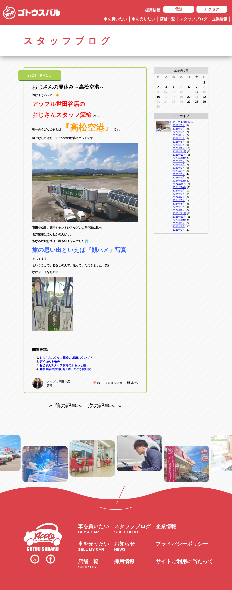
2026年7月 (179, 128)
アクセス (212, 9)
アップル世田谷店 (58, 381)
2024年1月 (179, 210)
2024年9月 (179, 190)
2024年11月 (179, 184)
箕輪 (50, 385)
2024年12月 (179, 180)
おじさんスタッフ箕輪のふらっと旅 (63, 365)
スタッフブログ (194, 19)
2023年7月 (179, 229)
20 (188, 96)
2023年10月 (179, 219)
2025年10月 (179, 158)
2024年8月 (179, 193)
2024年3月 (179, 203)
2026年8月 (179, 125)
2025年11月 (179, 154)
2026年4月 (179, 138)
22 (204, 96)
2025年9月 (179, 161)
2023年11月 (179, 216)
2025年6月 (179, 171)
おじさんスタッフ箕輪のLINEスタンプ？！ (68, 357)
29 (204, 101)
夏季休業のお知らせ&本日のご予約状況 (65, 369)
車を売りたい (143, 19)
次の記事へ (101, 406)
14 (196, 91)
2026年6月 (179, 131)
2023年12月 (179, 213)
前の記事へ (68, 406)
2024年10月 (179, 187)
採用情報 (152, 10)
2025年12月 (179, 151)
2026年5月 (179, 135)
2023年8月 (179, 226)
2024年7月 (179, 197)
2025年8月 (179, 164)
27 (188, 101)
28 (196, 101)
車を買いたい (115, 19)
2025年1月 (179, 177)
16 (158, 96)
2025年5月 (179, 174)
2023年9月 (179, 223)
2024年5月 (179, 200)
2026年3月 (179, 141)
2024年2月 (179, 206)
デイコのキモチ (50, 361)
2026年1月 (179, 148)
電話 (179, 9)
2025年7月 (179, 167)
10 (165, 91)
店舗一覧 (167, 19)
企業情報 (219, 19)
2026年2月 (179, 144)
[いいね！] (94, 382)
